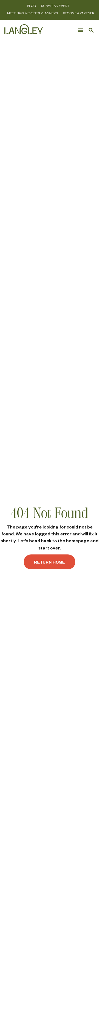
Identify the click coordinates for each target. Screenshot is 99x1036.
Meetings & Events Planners (32, 13)
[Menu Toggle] (80, 30)
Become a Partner (78, 13)
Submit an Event (55, 6)
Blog (31, 6)
